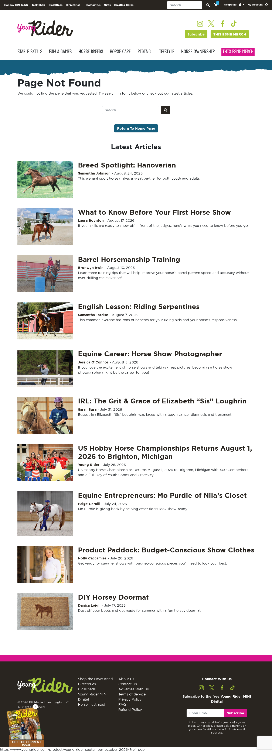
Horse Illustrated (91, 704)
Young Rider (88, 465)
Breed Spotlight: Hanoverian (127, 165)
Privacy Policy (130, 699)
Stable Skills (29, 52)
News (107, 5)
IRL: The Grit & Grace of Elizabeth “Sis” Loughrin (162, 401)
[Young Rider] (45, 28)
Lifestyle (165, 52)
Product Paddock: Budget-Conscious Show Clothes (166, 550)
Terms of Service (132, 694)
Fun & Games (60, 52)
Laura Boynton (91, 220)
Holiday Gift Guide (16, 5)
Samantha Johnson (94, 173)
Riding (144, 52)
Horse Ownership (198, 52)
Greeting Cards (123, 5)
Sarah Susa (87, 409)
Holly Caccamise (92, 558)
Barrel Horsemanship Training (129, 259)
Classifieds (55, 5)
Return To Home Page (136, 128)
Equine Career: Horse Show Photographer (150, 354)
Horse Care (120, 52)
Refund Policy (130, 709)
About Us (126, 679)
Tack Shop (38, 5)
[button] (234, 4)
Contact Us (93, 5)
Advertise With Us (133, 689)
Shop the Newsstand (95, 679)
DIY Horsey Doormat (113, 597)
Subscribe (196, 34)
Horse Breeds (91, 52)
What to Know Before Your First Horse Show (154, 212)
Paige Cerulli (89, 504)
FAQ (122, 704)
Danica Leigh (89, 605)
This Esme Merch (238, 52)
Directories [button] (73, 5)
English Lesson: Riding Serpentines (139, 306)
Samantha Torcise (93, 315)
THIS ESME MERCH (229, 34)
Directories (87, 684)
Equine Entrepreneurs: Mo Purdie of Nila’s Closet (162, 495)
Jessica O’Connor (93, 362)
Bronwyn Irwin (90, 268)
